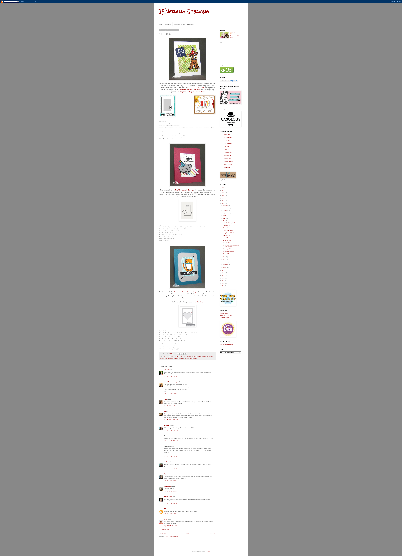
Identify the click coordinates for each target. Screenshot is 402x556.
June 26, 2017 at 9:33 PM (170, 376)
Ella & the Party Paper (228, 251)
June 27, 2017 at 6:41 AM (170, 393)
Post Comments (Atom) (172, 536)
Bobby (166, 519)
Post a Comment (166, 529)
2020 (223, 195)
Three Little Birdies (224, 317)
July (224, 218)
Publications (168, 24)
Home (160, 24)
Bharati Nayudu (228, 137)
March (225, 262)
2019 (223, 198)
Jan (165, 411)
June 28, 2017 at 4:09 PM (170, 503)
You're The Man (227, 240)
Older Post (212, 533)
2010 (223, 285)
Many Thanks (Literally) (229, 233)
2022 (223, 190)
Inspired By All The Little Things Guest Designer (231, 245)
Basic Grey (166, 356)
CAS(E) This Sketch (198, 87)
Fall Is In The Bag (224, 313)
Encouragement (187, 356)
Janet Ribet (226, 146)
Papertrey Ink (205, 356)
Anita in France (168, 496)
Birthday (171, 356)
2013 (223, 278)
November (226, 208)
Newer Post (163, 533)
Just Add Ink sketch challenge (184, 190)
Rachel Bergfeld (228, 164)
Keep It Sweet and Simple (171, 382)
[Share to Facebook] (184, 354)
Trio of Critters (226, 228)
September (226, 213)
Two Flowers (226, 242)
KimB (165, 399)
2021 (223, 193)
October (225, 210)
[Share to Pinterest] (186, 354)
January (225, 267)
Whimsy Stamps (192, 358)
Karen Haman (227, 155)
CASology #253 (227, 237)
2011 (223, 283)
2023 (223, 188)
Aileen (165, 509)
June (224, 220)
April (224, 259)
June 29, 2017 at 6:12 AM (170, 513)
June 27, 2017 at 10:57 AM (171, 430)
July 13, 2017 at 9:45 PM (170, 526)
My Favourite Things (196, 356)
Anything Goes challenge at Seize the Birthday (191, 92)
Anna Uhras (227, 134)
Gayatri (166, 474)
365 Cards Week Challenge (226, 344)
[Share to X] (182, 354)
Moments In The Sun (179, 24)
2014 (223, 275)
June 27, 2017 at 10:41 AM (171, 420)
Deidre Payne (227, 140)
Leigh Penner (167, 486)
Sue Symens (227, 167)
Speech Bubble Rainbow (229, 254)
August (225, 215)
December (226, 205)
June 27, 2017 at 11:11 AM (171, 440)
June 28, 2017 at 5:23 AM (170, 480)
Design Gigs (190, 24)
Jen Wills (226, 149)
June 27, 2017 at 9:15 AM (170, 406)
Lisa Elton (167, 370)
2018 (223, 200)
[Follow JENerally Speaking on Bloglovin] (229, 82)
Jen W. (234, 33)
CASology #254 (227, 235)
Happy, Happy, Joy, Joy (226, 315)
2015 (223, 273)
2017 (223, 203)
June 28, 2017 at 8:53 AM (170, 491)
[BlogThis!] (180, 354)
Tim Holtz (186, 358)
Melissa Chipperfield (229, 161)
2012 (223, 280)
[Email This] (178, 354)
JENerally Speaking (183, 11)
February (225, 264)
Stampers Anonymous (178, 358)
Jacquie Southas (228, 143)
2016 (223, 270)
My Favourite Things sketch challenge (185, 292)
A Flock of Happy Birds (229, 223)
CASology (200, 302)
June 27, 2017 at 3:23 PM (170, 456)
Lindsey (166, 462)
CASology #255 (227, 225)
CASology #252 (227, 249)
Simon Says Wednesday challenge (189, 89)
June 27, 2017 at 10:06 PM (170, 468)
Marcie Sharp (227, 158)
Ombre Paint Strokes (228, 230)
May (224, 257)
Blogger (208, 551)
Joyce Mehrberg (228, 152)
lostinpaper (167, 425)
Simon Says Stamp (169, 358)
